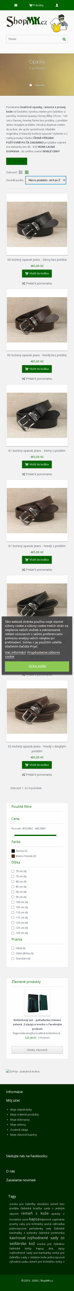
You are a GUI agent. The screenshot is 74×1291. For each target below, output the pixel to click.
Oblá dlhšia (24, 953)
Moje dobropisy (20, 1119)
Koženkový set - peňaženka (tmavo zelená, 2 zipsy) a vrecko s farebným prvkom (37, 1024)
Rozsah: (17, 828)
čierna (21, 851)
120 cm (22, 922)
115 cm (22, 917)
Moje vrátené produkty (24, 1114)
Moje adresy (18, 1124)
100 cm (22, 902)
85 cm (21, 886)
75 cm (21, 876)
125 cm (22, 928)
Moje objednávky (21, 1109)
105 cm (22, 907)
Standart (23, 958)
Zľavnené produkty (26, 981)
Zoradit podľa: (15, 180)
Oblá (20, 948)
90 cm (21, 892)
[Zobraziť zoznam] (20, 172)
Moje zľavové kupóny (23, 1134)
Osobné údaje (19, 1130)
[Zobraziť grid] (26, 172)
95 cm (21, 897)
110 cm (22, 912)
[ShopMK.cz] (37, 14)
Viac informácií (15, 652)
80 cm (21, 881)
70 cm (21, 871)
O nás (10, 1171)
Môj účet (13, 1100)
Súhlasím (37, 666)
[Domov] (30, 85)
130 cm (22, 933)
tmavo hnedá (26, 856)
